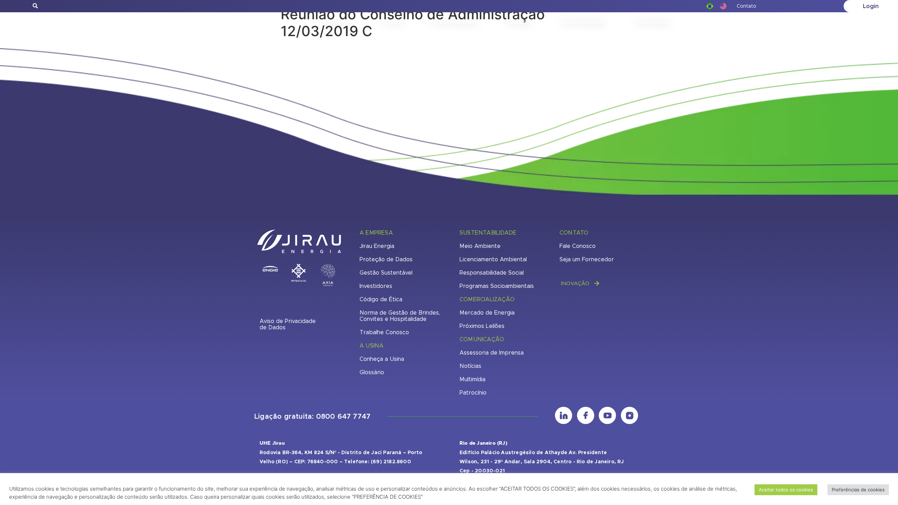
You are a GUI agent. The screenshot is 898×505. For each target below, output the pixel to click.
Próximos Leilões (482, 326)
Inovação (519, 22)
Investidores (376, 286)
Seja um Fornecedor (586, 259)
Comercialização (582, 22)
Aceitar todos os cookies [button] (786, 489)
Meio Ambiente (480, 246)
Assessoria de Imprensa (492, 353)
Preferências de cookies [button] (858, 489)
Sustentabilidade (455, 22)
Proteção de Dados (386, 259)
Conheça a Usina (382, 359)
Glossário (372, 372)
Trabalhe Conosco (384, 332)
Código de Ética (381, 299)
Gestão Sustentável (386, 273)
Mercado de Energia (487, 313)
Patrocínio (473, 393)
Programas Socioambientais (497, 286)
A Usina (392, 22)
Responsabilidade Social (492, 273)
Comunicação (652, 22)
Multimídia (472, 379)
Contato (746, 6)
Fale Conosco (577, 246)
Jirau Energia (377, 246)
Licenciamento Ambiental (493, 259)
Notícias (470, 366)
